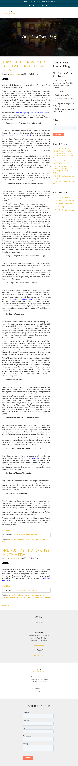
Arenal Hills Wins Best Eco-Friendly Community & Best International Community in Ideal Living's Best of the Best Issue (64, 153)
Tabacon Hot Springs (42, 597)
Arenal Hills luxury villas (65, 210)
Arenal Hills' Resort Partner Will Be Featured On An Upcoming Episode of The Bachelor (64, 169)
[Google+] (47, 5)
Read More (6, 530)
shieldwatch (14, 74)
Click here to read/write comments (25, 535)
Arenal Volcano (32, 540)
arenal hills (60, 207)
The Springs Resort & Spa (30, 458)
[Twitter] (34, 5)
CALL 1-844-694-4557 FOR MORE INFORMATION (40, 2)
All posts (5, 605)
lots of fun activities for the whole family (16, 135)
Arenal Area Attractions (64, 204)
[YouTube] (43, 5)
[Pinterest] (38, 5)
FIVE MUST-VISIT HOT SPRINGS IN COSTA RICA (25, 552)
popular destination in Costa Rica (23, 299)
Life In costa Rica (27, 597)
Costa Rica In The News (64, 200)
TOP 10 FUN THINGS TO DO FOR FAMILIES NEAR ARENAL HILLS (24, 66)
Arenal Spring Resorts (16, 540)
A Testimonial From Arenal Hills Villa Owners (63, 162)
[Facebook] (30, 5)
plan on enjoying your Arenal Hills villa (31, 113)
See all (55, 213)
